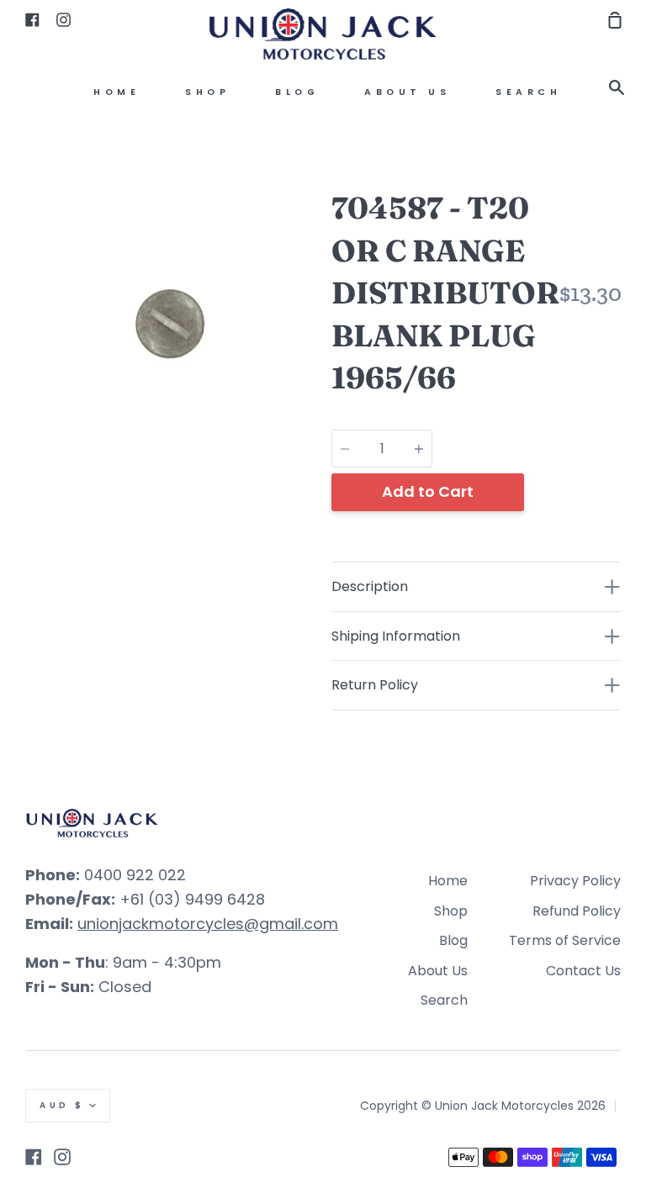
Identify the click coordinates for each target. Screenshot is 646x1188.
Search (528, 92)
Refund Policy (576, 911)
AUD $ (62, 1105)
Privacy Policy (575, 880)
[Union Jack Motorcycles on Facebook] (33, 1156)
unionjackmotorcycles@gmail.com (207, 923)
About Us (407, 92)
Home (116, 92)
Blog (297, 92)
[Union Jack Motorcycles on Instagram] (62, 1156)
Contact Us (583, 970)
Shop (207, 92)
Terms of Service (565, 940)
